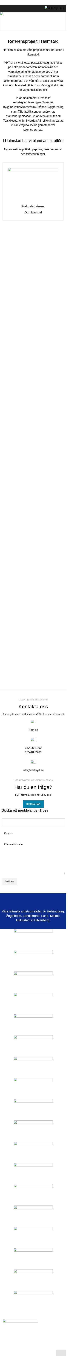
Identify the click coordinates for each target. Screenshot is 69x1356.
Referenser (35, 26)
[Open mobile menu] (4, 8)
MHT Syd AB (15, 26)
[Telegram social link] (42, 2)
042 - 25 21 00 (19, 1347)
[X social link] (29, 2)
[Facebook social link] (25, 2)
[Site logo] (54, 8)
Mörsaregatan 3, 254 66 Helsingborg (28, 1342)
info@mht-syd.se (33, 770)
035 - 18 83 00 (42, 1347)
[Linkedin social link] (37, 2)
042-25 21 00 (33, 747)
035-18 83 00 (33, 752)
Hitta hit (33, 729)
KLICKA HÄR (33, 804)
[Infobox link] (33, 191)
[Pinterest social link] (33, 2)
